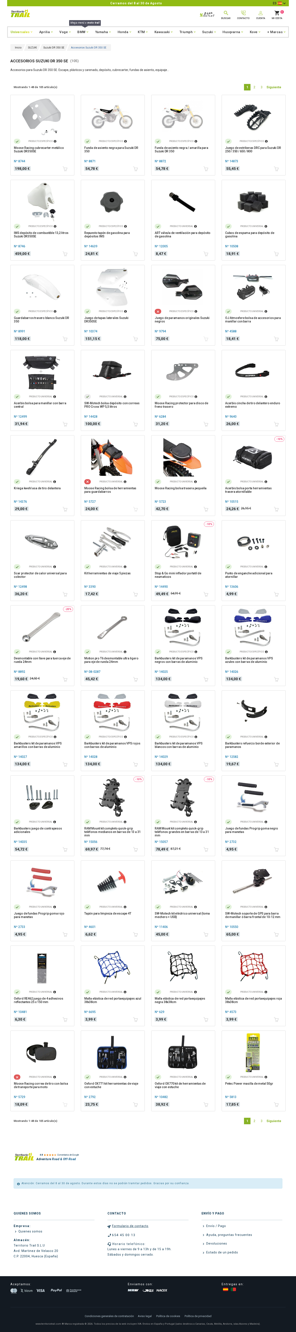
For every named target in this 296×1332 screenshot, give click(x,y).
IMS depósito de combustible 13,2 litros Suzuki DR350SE (41, 234)
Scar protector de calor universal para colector (40, 575)
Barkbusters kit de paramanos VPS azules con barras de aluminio (249, 660)
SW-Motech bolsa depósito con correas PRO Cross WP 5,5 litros (112, 404)
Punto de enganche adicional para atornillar (248, 575)
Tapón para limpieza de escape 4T (107, 913)
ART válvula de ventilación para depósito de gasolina (182, 234)
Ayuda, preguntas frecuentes (228, 1235)
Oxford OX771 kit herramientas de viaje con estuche (111, 1085)
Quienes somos (30, 1231)
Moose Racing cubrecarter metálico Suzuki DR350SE (39, 149)
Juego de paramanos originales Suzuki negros (182, 319)
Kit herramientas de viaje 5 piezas (107, 573)
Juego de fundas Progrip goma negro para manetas (251, 830)
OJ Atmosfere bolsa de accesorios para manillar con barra (253, 319)
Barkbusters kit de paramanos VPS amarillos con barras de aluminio (38, 745)
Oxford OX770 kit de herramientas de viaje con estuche (180, 1085)
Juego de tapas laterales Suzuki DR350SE (106, 319)
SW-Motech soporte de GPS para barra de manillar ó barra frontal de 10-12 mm (252, 915)
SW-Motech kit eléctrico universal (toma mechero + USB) (182, 915)
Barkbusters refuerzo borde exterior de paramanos (252, 745)
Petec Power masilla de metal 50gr (249, 1083)
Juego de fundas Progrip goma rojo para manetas (39, 915)
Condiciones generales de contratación (109, 1316)
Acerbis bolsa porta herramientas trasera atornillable (248, 489)
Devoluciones (216, 1243)
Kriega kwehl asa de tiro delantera (37, 488)
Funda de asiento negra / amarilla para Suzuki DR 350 (181, 149)
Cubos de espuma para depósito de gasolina (249, 234)
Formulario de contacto (130, 1226)
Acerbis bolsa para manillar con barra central (40, 404)
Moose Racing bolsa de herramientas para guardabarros (110, 489)
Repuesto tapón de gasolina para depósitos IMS (107, 234)
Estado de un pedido (221, 1252)
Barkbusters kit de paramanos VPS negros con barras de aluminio (179, 660)
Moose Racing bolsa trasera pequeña (181, 488)
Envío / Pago (215, 1226)
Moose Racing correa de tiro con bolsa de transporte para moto (41, 1085)
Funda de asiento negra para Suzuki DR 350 (111, 149)
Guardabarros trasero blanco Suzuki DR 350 (41, 319)
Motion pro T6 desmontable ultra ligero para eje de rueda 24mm (111, 660)
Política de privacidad (198, 1316)
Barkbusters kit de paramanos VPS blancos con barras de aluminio (179, 745)
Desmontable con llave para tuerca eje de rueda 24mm (42, 660)
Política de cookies (168, 1316)
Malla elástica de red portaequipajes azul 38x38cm (112, 1000)
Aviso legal (145, 1316)
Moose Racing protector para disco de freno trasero (181, 404)
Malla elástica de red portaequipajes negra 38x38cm (180, 1000)
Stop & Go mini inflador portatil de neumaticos (178, 575)
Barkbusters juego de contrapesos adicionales (38, 830)
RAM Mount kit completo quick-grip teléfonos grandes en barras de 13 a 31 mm (182, 832)
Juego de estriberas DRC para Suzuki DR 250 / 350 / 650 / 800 (253, 149)
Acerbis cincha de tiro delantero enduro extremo (252, 404)
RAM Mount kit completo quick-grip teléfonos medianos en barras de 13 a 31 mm (112, 832)
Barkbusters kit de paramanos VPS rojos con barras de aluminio (112, 745)
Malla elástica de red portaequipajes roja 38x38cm (253, 1000)
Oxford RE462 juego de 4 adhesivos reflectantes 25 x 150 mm (38, 1000)
